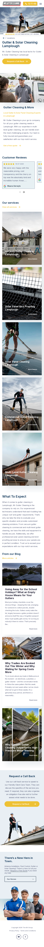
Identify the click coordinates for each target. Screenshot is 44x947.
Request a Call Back (21, 804)
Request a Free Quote (18, 871)
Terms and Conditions (28, 931)
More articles (8, 558)
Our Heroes (11, 879)
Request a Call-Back (15, 61)
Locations (11, 38)
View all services (9, 207)
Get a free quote (10, 145)
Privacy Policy (14, 931)
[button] (23, 192)
